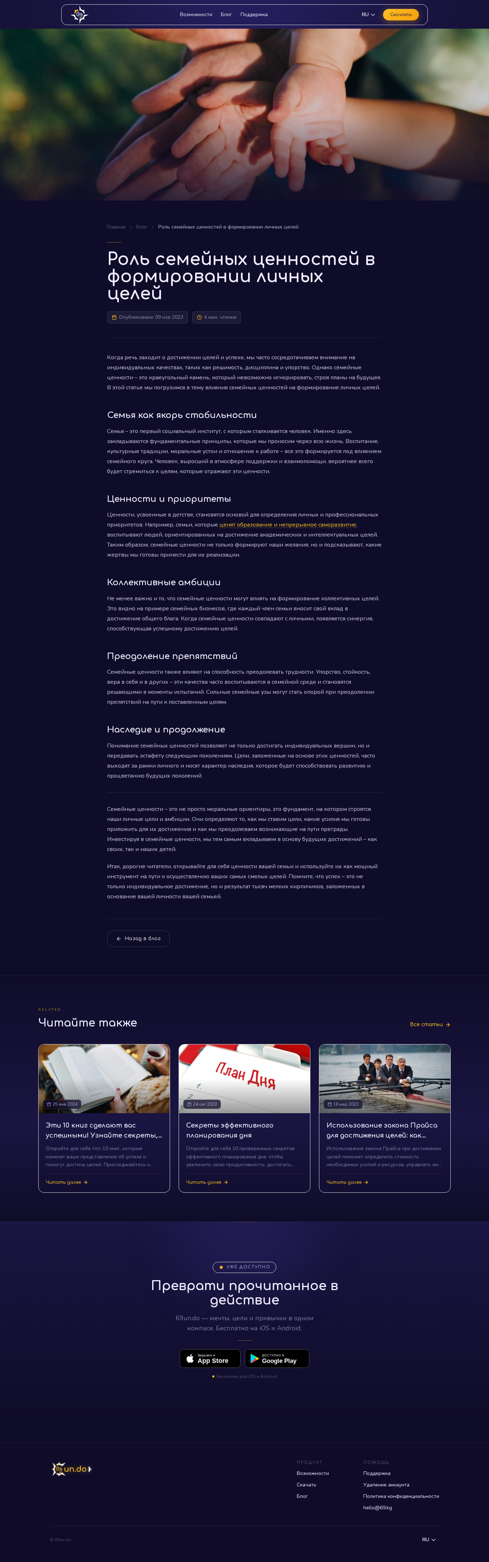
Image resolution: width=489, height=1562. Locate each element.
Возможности (196, 14)
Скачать (401, 14)
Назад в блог (143, 938)
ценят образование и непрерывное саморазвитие (287, 525)
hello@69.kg (377, 1507)
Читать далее (63, 1182)
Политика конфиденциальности (401, 1496)
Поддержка (254, 14)
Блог (226, 14)
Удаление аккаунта (386, 1484)
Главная (116, 227)
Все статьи (426, 1024)
